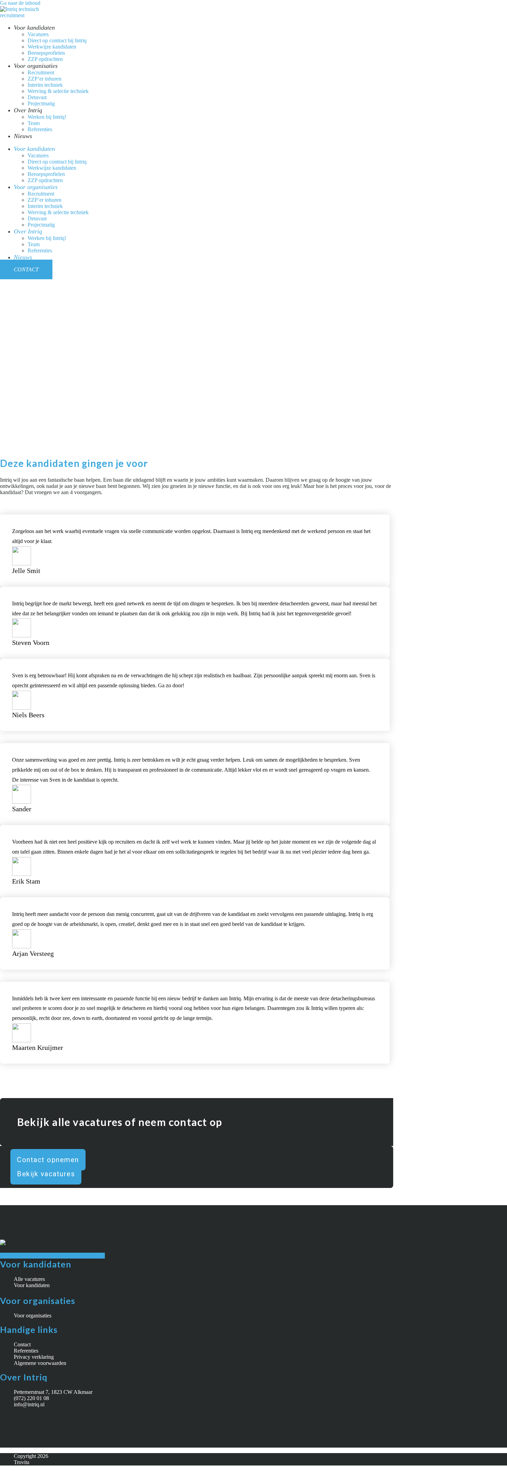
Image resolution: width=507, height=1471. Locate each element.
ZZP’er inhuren (44, 79)
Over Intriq (28, 110)
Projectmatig (41, 103)
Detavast (37, 97)
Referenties (40, 129)
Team (34, 123)
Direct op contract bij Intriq (57, 40)
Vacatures (38, 34)
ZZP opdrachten (45, 59)
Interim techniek (45, 85)
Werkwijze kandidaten (52, 47)
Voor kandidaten (34, 27)
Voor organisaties (36, 65)
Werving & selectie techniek (58, 91)
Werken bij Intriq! (47, 117)
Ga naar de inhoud (20, 3)
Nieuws (23, 136)
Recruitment (41, 72)
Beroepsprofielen (46, 53)
